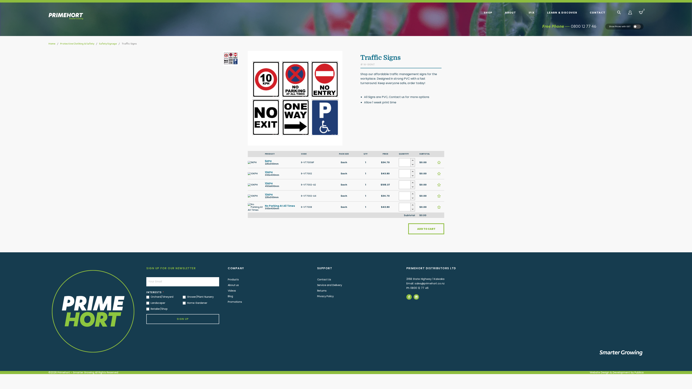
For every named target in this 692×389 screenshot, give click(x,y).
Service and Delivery (329, 285)
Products (233, 279)
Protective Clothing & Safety (77, 43)
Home (51, 43)
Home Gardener (196, 303)
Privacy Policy (325, 296)
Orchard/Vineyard (161, 296)
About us (233, 285)
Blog (230, 296)
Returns (322, 290)
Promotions (235, 302)
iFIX (532, 12)
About (510, 12)
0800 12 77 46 (583, 26)
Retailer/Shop (159, 308)
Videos (232, 290)
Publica (639, 372)
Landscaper (157, 303)
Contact (598, 12)
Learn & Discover (562, 12)
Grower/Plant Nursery (200, 296)
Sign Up (183, 319)
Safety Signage (108, 43)
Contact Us (324, 279)
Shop (488, 12)
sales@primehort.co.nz (430, 283)
